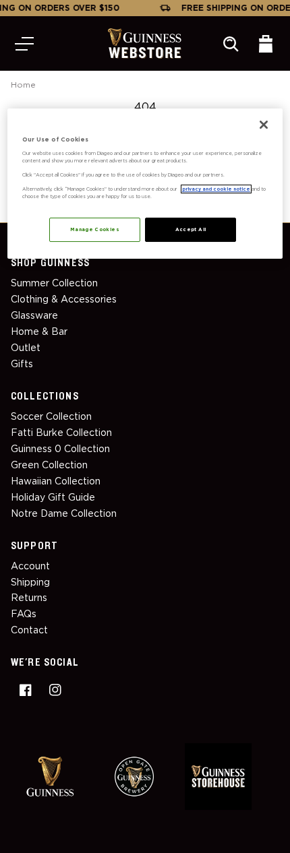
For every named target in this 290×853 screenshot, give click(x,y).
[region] (145, 183)
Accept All (190, 229)
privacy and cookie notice (216, 189)
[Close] (264, 124)
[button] (24, 43)
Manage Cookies (94, 229)
